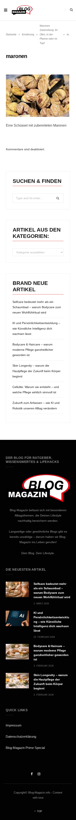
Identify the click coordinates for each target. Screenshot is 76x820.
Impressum (14, 725)
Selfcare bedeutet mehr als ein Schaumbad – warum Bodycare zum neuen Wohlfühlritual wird (36, 307)
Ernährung (28, 34)
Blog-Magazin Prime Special (25, 748)
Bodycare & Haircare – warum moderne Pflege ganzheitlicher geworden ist (32, 350)
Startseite (11, 34)
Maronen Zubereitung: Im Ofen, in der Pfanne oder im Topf (49, 34)
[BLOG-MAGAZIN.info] (22, 10)
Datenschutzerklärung (21, 736)
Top (39, 811)
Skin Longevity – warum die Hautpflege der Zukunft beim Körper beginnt (36, 371)
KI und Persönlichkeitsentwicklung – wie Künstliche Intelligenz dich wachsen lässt (36, 328)
